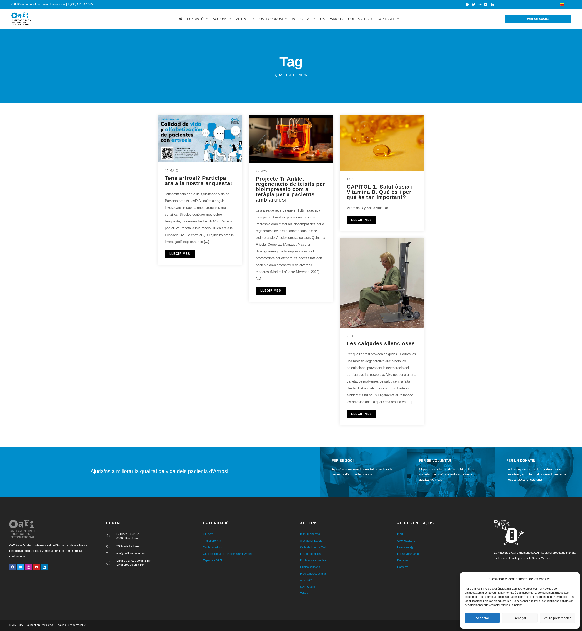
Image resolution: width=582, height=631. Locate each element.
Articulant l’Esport (311, 540)
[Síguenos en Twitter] (473, 4)
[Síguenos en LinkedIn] (492, 4)
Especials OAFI (212, 560)
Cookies (61, 625)
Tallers (304, 593)
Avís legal (48, 625)
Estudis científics (310, 553)
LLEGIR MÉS (179, 253)
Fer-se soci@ (405, 547)
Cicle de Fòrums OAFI (313, 547)
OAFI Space (307, 586)
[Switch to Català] (562, 4)
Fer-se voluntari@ (408, 553)
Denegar (520, 618)
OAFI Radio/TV (332, 19)
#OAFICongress (310, 534)
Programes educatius (313, 573)
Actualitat (301, 19)
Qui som (208, 534)
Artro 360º (306, 580)
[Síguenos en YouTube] (486, 4)
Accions (220, 19)
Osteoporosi (271, 19)
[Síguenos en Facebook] (467, 4)
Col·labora (358, 19)
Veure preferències (558, 618)
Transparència (212, 540)
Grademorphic (77, 625)
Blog (400, 534)
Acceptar (482, 618)
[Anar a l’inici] (181, 18)
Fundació (195, 19)
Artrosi (243, 19)
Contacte (386, 19)
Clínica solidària (310, 567)
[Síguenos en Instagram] (480, 4)
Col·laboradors (212, 547)
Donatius (402, 560)
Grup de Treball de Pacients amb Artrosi (227, 553)
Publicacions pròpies (313, 560)
